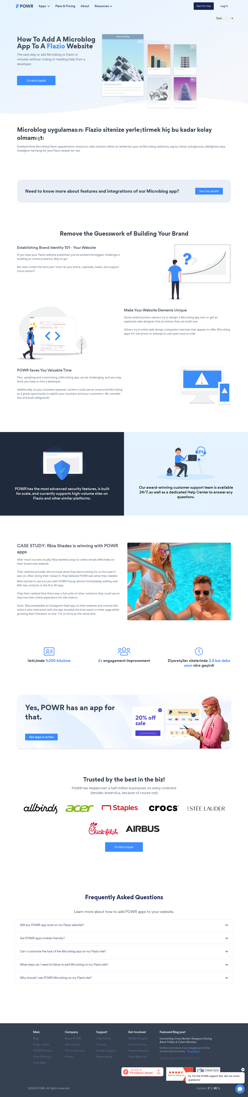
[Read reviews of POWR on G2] (179, 1074)
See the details (209, 191)
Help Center (197, 492)
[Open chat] (240, 1089)
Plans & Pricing (65, 6)
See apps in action (41, 737)
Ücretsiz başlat (36, 80)
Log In (224, 6)
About (85, 6)
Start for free (203, 6)
